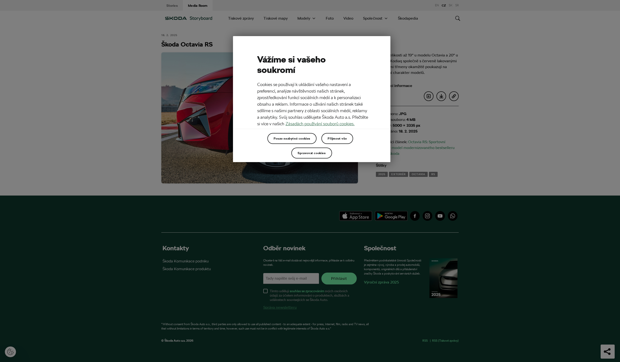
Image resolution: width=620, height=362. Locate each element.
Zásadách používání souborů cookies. (320, 123)
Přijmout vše (337, 138)
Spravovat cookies (312, 153)
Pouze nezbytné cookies (292, 138)
